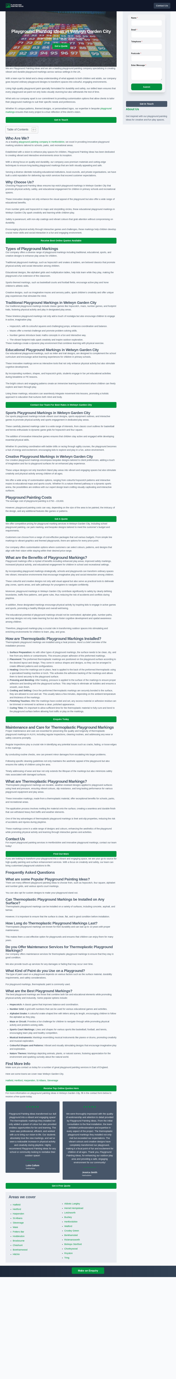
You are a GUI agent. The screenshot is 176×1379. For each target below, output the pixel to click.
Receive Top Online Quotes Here (61, 1088)
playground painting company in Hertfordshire (41, 142)
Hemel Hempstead (73, 1208)
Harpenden (29, 1080)
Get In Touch (61, 120)
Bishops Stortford (73, 1244)
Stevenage (52, 1080)
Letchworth (69, 1212)
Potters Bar (18, 1231)
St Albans (41, 1080)
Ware (15, 1227)
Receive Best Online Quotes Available (61, 240)
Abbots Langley (72, 1203)
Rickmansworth (72, 1239)
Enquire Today (61, 719)
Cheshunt (18, 1245)
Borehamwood (20, 1249)
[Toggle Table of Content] (32, 129)
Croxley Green (71, 1230)
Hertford (18, 1080)
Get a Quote (61, 46)
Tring (66, 1257)
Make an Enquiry (88, 1270)
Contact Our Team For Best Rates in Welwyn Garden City (61, 405)
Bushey (68, 1217)
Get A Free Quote (61, 1185)
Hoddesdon (18, 1236)
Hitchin (16, 1254)
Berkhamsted (71, 1235)
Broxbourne (18, 1240)
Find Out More (61, 854)
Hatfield (9, 1080)
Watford (68, 1226)
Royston (68, 1253)
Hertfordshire (70, 1221)
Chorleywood (71, 1248)
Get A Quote (61, 519)
